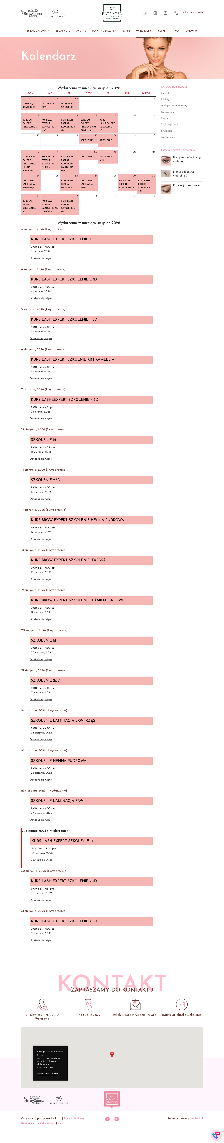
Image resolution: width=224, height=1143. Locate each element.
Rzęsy (164, 118)
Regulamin (27, 1123)
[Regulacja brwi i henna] (166, 189)
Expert (165, 93)
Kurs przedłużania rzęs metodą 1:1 (187, 159)
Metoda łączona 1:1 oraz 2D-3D (185, 174)
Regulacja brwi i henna (187, 185)
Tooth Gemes (169, 137)
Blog (60, 1123)
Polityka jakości (45, 1123)
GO (216, 1133)
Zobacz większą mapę (47, 1073)
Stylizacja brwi (169, 124)
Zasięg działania (74, 1118)
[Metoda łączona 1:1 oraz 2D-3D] (166, 174)
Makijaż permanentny (174, 105)
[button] (112, 1055)
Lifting (165, 99)
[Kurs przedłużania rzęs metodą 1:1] (166, 161)
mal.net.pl (197, 1118)
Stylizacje (166, 131)
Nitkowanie (168, 112)
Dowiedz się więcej (41, 258)
